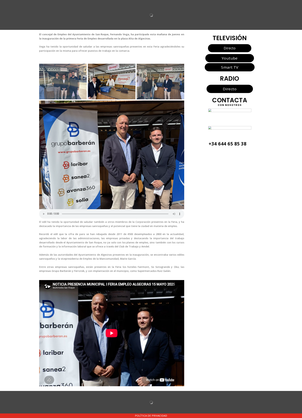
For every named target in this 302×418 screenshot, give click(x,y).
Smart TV (229, 67)
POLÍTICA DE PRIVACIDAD (151, 415)
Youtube (230, 58)
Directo (230, 48)
